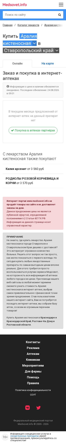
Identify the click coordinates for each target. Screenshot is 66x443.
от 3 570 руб (32, 181)
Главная (7, 25)
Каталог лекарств (28, 25)
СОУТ (33, 394)
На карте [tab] (48, 63)
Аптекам (33, 354)
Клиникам (33, 359)
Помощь (33, 377)
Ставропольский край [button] (29, 50)
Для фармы (33, 371)
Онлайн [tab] (17, 63)
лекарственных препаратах (24, 436)
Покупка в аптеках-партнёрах (34, 130)
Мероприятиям (33, 365)
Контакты (33, 342)
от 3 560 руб (25, 169)
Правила (33, 383)
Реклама (33, 348)
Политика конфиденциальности (33, 390)
